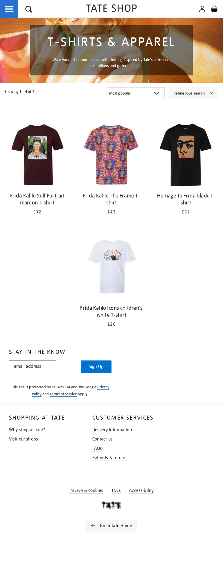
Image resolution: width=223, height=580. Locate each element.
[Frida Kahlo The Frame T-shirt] (111, 155)
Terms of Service (63, 394)
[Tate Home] (111, 505)
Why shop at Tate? (27, 430)
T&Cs (116, 490)
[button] (29, 10)
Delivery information (112, 430)
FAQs (97, 448)
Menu (9, 9)
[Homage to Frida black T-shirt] (186, 155)
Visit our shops (23, 439)
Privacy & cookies (86, 490)
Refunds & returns (110, 458)
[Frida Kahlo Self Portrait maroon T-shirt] (37, 155)
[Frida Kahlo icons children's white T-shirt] (111, 268)
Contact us (102, 439)
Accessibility (141, 490)
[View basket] (214, 10)
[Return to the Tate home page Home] (111, 9)
